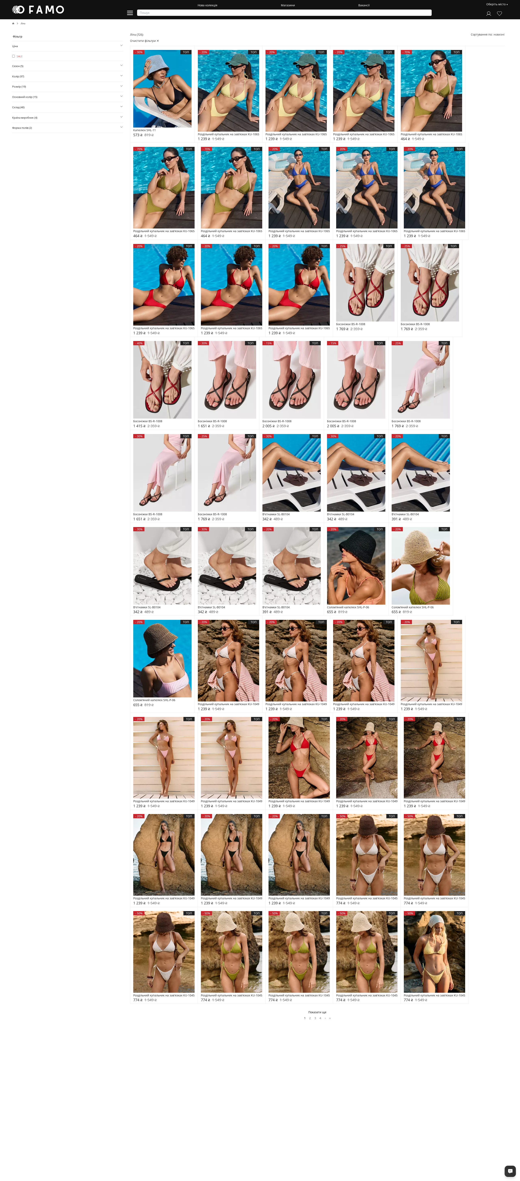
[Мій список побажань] (499, 13)
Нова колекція (207, 5)
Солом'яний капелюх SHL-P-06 (348, 607)
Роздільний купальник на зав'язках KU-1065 (228, 134)
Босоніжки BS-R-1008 (350, 324)
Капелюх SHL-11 (144, 130)
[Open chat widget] (510, 1171)
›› (330, 1018)
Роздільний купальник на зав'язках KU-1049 (228, 704)
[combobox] (499, 34)
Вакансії (364, 5)
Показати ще (317, 1012)
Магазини (288, 5)
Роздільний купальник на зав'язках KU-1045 (367, 898)
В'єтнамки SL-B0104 (276, 514)
